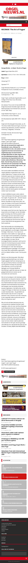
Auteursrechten (4, 529)
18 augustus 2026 (7, 436)
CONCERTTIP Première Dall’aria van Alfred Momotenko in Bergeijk (13, 419)
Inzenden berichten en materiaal (8, 525)
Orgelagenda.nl (4, 546)
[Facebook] (12, 4)
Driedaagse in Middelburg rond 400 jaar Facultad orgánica (12, 439)
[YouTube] (15, 4)
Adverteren (3, 526)
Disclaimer (3, 528)
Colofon (3, 531)
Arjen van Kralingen (17, 33)
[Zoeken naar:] (14, 25)
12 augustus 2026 (7, 442)
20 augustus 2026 (7, 422)
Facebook (3, 537)
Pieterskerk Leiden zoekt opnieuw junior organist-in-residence (12, 433)
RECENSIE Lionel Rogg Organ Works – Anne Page (13, 445)
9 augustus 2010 (6, 33)
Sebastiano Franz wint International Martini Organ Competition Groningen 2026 (13, 452)
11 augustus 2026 (7, 448)
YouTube (3, 538)
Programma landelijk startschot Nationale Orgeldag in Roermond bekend (12, 426)
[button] (26, 22)
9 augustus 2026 (6, 456)
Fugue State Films (9, 371)
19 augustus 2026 (7, 430)
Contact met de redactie (6, 523)
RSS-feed (3, 540)
